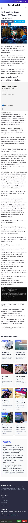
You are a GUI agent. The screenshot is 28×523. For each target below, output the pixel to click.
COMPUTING (4, 341)
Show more (9, 521)
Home (2, 497)
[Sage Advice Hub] (14, 5)
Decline (24, 521)
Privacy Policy (4, 502)
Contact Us (3, 505)
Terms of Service (5, 500)
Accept (19, 521)
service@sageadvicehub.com (11, 515)
